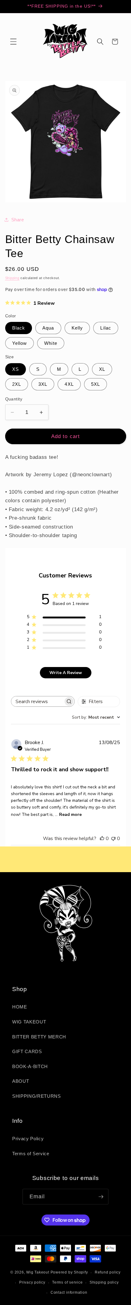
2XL (16, 384)
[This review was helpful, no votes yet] (102, 838)
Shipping (12, 278)
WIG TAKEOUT (29, 1021)
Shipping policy (104, 1282)
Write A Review (65, 673)
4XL (69, 384)
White (50, 343)
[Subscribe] (101, 1197)
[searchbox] (37, 701)
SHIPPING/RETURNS (36, 1096)
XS (15, 369)
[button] (13, 41)
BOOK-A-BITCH (30, 1066)
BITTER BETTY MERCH (39, 1036)
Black (18, 327)
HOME (19, 1006)
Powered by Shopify (69, 1272)
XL (102, 369)
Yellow (19, 343)
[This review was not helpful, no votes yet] (113, 838)
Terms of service (67, 1282)
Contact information (69, 1292)
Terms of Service (30, 1153)
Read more (70, 814)
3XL (42, 384)
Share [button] (17, 219)
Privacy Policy (28, 1138)
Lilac (105, 327)
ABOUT (20, 1081)
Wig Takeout (37, 1272)
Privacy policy (32, 1282)
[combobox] (96, 717)
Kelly (77, 327)
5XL (95, 384)
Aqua (48, 327)
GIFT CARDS (27, 1051)
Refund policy (108, 1272)
